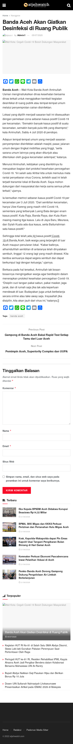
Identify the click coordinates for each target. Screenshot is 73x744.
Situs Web (8, 461)
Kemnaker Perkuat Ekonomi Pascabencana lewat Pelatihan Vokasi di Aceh (43, 558)
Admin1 (21, 35)
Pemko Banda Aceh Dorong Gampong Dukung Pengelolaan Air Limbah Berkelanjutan (41, 574)
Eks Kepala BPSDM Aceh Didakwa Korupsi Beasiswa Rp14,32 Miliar (43, 510)
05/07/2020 (37, 35)
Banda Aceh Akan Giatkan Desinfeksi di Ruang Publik (36, 632)
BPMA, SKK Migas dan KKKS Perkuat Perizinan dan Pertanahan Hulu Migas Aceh (44, 525)
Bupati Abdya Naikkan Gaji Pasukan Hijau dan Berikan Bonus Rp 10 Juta (34, 674)
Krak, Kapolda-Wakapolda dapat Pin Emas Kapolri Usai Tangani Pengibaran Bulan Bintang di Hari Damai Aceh (43, 542)
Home (5, 15)
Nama (7, 430)
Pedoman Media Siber (37, 729)
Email (7, 446)
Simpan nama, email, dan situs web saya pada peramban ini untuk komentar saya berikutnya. (33, 478)
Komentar (9, 388)
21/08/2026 (25, 517)
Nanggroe (15, 15)
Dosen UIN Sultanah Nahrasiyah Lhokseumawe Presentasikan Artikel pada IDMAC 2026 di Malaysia (33, 685)
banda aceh (17, 315)
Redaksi (17, 729)
